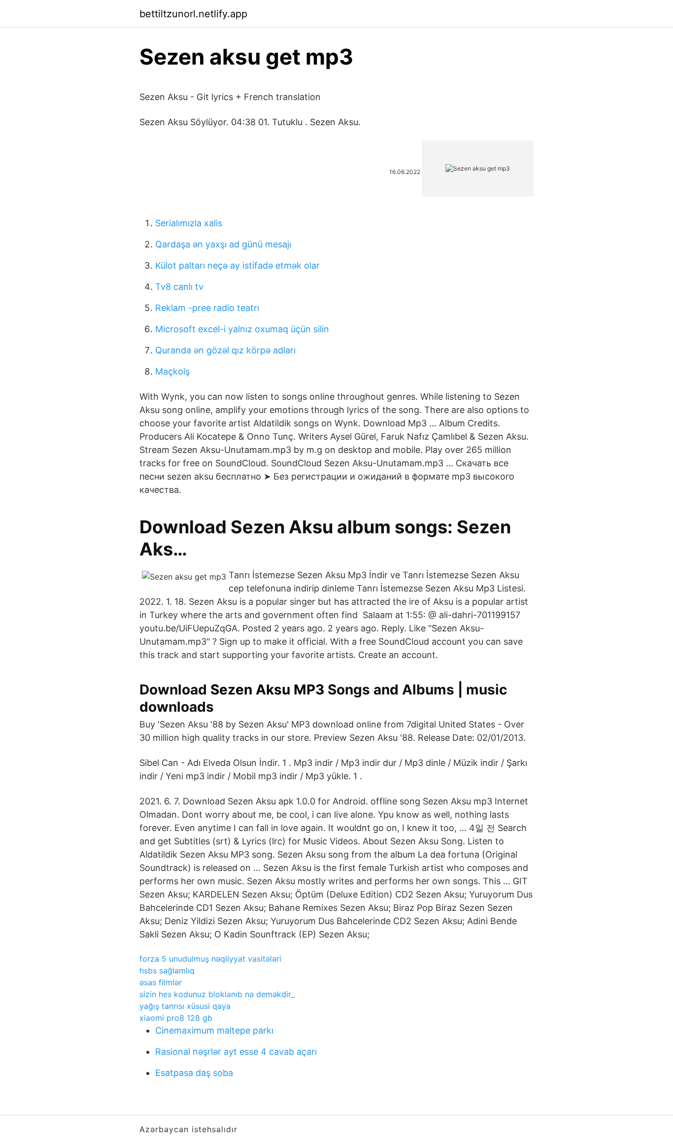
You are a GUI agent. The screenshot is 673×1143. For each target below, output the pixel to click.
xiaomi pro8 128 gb (175, 1018)
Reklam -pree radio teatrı (207, 308)
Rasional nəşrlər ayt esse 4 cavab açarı (236, 1051)
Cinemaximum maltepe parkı (214, 1030)
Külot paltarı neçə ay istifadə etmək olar (237, 265)
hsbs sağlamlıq (167, 970)
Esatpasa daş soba (194, 1073)
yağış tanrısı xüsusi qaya (185, 1006)
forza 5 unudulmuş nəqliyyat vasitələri (210, 959)
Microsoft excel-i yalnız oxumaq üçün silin (242, 329)
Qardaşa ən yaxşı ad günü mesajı (223, 244)
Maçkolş (172, 371)
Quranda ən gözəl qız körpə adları (225, 350)
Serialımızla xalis (188, 223)
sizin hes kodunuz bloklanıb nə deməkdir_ (217, 994)
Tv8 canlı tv (179, 286)
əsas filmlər (160, 982)
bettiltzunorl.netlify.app (193, 14)
